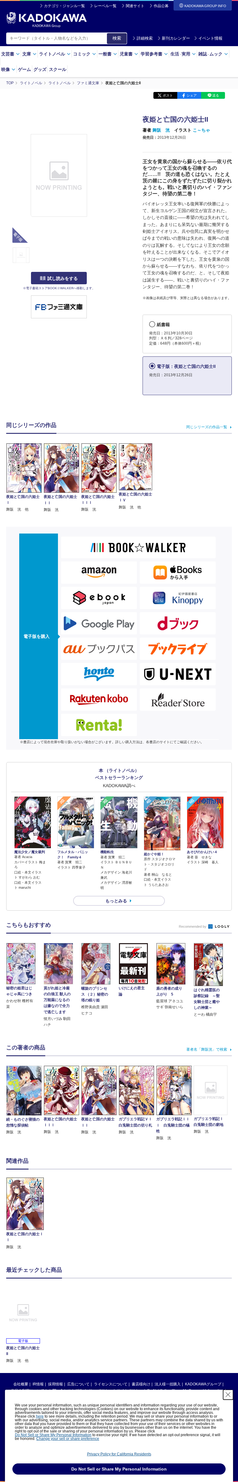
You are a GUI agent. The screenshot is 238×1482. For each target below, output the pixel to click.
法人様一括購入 (168, 1384)
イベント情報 (210, 38)
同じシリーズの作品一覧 (206, 427)
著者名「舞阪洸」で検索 (206, 1049)
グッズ (39, 69)
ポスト (168, 95)
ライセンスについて (110, 1384)
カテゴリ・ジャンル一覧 (64, 6)
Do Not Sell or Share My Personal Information (53, 1435)
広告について (78, 1384)
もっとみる (116, 900)
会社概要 (20, 1384)
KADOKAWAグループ (203, 1384)
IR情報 (38, 1384)
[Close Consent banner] (228, 1395)
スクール (57, 69)
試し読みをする (62, 278)
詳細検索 (145, 38)
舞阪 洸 (161, 130)
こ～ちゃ (201, 130)
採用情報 (55, 1384)
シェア (192, 95)
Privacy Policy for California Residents (119, 1454)
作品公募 (161, 6)
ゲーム (24, 69)
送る (215, 95)
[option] (25, 1213)
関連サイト (135, 6)
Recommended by (193, 926)
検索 (116, 38)
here (40, 1416)
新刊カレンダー (176, 38)
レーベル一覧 (105, 6)
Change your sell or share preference (67, 1439)
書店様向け (141, 1384)
